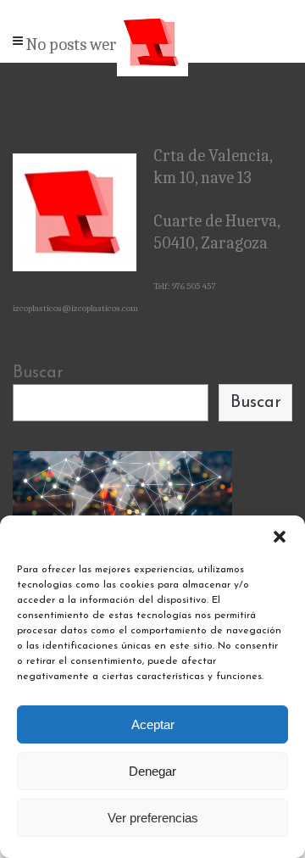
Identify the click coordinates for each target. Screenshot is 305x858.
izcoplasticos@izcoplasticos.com (75, 308)
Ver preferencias (153, 818)
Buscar (38, 373)
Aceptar (153, 724)
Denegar (152, 771)
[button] (279, 536)
